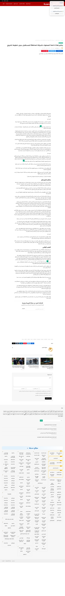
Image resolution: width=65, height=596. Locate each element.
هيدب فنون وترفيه (37, 480)
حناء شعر (36, 543)
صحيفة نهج (59, 494)
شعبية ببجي (44, 534)
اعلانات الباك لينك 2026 (44, 468)
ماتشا (37, 546)
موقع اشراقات (59, 474)
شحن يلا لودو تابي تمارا (37, 518)
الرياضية (28, 472)
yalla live (24, 554)
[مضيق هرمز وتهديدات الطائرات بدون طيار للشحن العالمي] (32, 361)
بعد (56, 413)
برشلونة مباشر (21, 479)
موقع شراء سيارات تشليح (21, 528)
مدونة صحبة (59, 517)
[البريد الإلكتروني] (61, 98)
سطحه (21, 511)
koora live (6, 459)
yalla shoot (21, 477)
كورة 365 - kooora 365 (13, 471)
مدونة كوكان (52, 492)
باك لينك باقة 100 (28, 460)
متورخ (59, 500)
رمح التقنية (59, 510)
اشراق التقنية (52, 479)
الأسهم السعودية (9, 3)
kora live (6, 476)
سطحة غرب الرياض (21, 518)
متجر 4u (43, 514)
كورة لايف (12, 478)
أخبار (3, 3)
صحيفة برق (52, 472)
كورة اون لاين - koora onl (12, 468)
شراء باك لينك (43, 452)
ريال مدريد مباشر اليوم (28, 548)
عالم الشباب (56, 458)
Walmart (45, 339)
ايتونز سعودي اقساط (43, 498)
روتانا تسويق (59, 502)
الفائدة (11, 411)
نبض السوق (16, 3)
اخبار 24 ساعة (43, 479)
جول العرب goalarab (28, 541)
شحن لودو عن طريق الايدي (36, 531)
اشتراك (23, 308)
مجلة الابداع (52, 502)
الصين (14, 411)
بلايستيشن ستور (43, 537)
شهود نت (52, 512)
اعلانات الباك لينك (37, 459)
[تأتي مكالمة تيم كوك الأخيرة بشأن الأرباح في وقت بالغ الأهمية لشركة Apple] (18, 361)
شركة (36, 413)
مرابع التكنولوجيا (52, 484)
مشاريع (28, 469)
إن (48, 411)
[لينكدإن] (61, 92)
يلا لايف (25, 543)
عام (33, 413)
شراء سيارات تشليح (28, 528)
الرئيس (20, 411)
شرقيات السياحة (52, 518)
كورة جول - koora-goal (13, 457)
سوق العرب (28, 456)
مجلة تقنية (37, 474)
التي (28, 411)
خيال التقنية (59, 486)
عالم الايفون (59, 492)
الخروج (42, 339)
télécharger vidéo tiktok (9, 538)
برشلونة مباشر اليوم (21, 548)
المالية (5, 411)
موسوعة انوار (59, 520)
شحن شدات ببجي (44, 528)
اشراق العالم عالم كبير (44, 465)
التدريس (36, 461)
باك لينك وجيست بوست (36, 468)
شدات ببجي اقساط (44, 488)
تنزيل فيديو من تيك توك (12, 533)
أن (53, 411)
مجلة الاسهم (59, 488)
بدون (31, 339)
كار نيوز (52, 494)
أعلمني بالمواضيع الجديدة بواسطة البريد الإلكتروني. (42, 395)
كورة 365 (28, 537)
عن (27, 413)
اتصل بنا (3, 560)
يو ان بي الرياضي (43, 477)
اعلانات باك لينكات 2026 (9, 519)
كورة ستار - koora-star (6, 453)
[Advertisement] (32, 23)
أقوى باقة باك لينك (28, 463)
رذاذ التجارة (52, 510)
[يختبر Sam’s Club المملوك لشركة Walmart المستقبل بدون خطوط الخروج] (32, 67)
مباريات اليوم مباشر (28, 480)
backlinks (43, 461)
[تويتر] (61, 90)
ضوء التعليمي (59, 472)
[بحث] (2, 1)
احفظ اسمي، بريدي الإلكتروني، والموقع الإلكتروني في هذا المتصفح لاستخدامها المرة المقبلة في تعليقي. (34, 391)
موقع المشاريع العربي (43, 471)
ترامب (48, 413)
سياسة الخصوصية (8, 560)
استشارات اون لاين (52, 505)
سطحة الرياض (28, 511)
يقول (61, 415)
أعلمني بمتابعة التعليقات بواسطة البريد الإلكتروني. (42, 393)
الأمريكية (39, 411)
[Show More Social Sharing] (40, 51)
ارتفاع (46, 411)
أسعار (59, 411)
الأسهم (42, 411)
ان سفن (59, 483)
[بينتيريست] (61, 95)
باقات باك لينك (36, 455)
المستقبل (38, 339)
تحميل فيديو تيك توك (6, 533)
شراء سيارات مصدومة (21, 531)
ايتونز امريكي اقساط (37, 521)
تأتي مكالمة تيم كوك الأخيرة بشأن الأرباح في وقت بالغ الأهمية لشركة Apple (18, 367)
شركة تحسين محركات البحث (52, 463)
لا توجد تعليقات (47, 48)
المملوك (35, 339)
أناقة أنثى (52, 496)
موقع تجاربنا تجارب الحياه (28, 467)
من (9, 414)
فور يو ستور (37, 510)
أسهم (56, 411)
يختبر (22, 339)
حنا (43, 546)
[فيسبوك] (61, 87)
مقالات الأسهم (22, 3)
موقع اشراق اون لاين (52, 475)
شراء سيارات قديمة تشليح (24, 533)
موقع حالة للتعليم (36, 477)
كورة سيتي (21, 537)
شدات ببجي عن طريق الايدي (36, 515)
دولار (45, 413)
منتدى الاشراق (36, 464)
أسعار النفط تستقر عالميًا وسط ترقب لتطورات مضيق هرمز (46, 437)
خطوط (29, 339)
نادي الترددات (59, 504)
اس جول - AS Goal (6, 471)
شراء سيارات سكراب (21, 524)
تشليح (28, 523)
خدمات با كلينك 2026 (21, 463)
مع (14, 413)
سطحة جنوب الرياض (28, 521)
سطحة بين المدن (28, 514)
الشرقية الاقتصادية (52, 489)
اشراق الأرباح (52, 520)
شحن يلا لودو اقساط (37, 498)
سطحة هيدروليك (21, 514)
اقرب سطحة (21, 520)
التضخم (31, 411)
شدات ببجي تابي (37, 491)
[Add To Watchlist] (41, 126)
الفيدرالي (8, 411)
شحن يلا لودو (44, 530)
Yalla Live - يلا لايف (5, 465)
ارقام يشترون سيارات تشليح (28, 531)
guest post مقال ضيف (21, 453)
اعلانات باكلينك (21, 472)
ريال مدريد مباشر (28, 483)
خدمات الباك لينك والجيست (28, 453)
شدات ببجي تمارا (37, 488)
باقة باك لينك (59, 462)
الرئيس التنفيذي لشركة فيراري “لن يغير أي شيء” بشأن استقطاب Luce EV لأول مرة (47, 367)
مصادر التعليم (36, 470)
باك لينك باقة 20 (21, 457)
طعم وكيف (59, 512)
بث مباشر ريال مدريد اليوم (21, 541)
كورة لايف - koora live (13, 508)
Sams (49, 339)
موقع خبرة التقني (59, 497)
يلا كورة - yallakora (6, 468)
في (25, 414)
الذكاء (25, 411)
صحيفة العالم (40, 483)
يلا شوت (28, 477)
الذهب (22, 411)
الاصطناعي (35, 411)
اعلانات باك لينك (21, 470)
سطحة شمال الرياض (28, 518)
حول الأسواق (28, 3)
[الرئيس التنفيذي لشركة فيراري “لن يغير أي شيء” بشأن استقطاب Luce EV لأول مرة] (47, 361)
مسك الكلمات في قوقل (59, 480)
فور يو (37, 524)
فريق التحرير (56, 48)
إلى (51, 411)
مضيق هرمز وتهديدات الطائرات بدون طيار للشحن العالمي (33, 367)
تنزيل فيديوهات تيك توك (12, 536)
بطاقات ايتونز (36, 534)
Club (52, 339)
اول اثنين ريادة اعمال (59, 453)
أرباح (62, 411)
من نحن (13, 560)
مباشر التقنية (52, 514)
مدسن (52, 500)
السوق (17, 411)
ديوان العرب (21, 466)
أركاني (59, 514)
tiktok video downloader (6, 536)
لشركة (26, 339)
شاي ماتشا (44, 548)
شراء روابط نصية (44, 456)
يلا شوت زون (13, 525)
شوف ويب (52, 486)
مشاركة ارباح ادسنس (52, 453)
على (31, 414)
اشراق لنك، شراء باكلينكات (43, 459)
